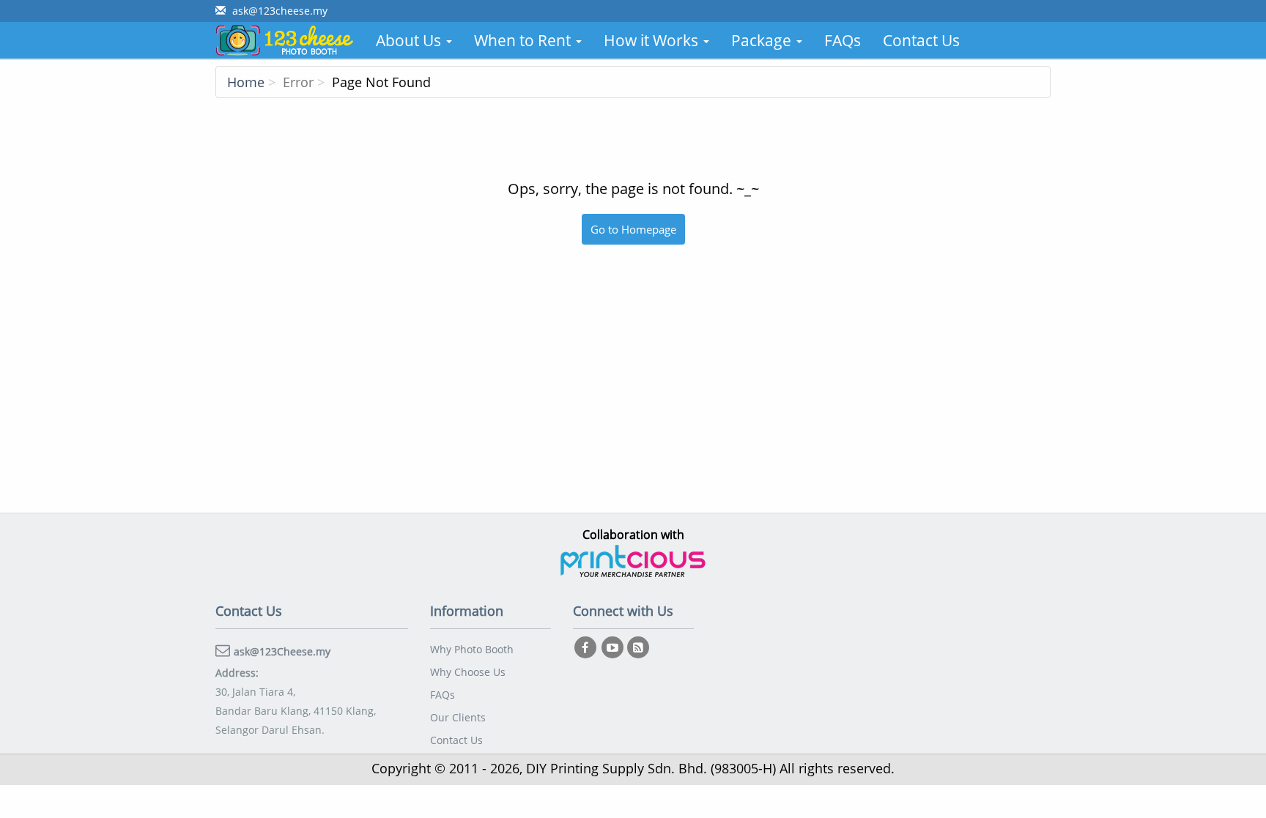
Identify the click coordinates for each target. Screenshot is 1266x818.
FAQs (842, 40)
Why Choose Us (468, 672)
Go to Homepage (633, 229)
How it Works (653, 40)
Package (763, 40)
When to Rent (524, 40)
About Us (410, 40)
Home (245, 82)
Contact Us (921, 40)
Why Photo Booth (472, 649)
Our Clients (458, 717)
